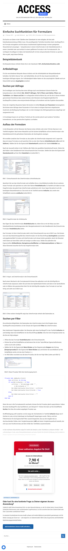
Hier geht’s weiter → (34, 471)
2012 (34, 35)
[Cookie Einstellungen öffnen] (4, 549)
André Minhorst (20, 35)
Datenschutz (37, 547)
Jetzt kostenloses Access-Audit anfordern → (18, 526)
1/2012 (30, 35)
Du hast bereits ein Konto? (35, 489)
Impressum (30, 547)
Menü (8, 24)
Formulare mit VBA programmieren (45, 35)
